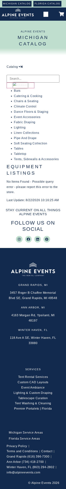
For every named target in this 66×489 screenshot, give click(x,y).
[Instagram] (19, 239)
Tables (18, 148)
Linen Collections (26, 132)
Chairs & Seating (26, 101)
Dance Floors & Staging (31, 111)
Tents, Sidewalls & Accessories (36, 159)
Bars (17, 90)
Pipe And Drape (25, 138)
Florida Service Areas (24, 438)
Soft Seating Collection (30, 143)
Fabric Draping (24, 122)
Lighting (19, 127)
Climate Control (25, 106)
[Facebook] (28, 239)
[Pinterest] (46, 239)
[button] (45, 14)
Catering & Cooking (28, 96)
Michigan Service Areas (26, 432)
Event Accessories (27, 117)
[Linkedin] (37, 239)
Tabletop (20, 153)
